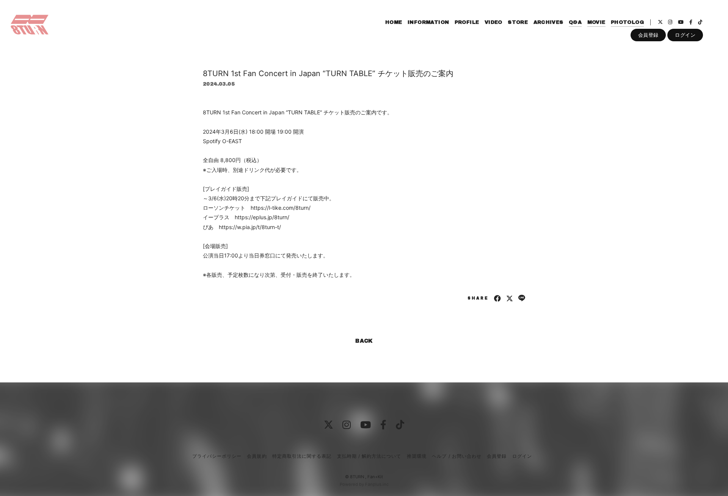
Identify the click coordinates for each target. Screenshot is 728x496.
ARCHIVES (548, 22)
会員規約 (257, 456)
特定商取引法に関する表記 (301, 456)
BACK (364, 341)
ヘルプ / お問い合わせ (456, 456)
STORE (518, 22)
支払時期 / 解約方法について (369, 456)
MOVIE (596, 22)
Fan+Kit (375, 476)
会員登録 (648, 35)
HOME (393, 22)
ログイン (685, 35)
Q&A (575, 22)
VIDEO (493, 22)
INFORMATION (428, 22)
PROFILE (467, 22)
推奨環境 (417, 456)
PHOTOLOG (627, 22)
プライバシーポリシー (217, 456)
